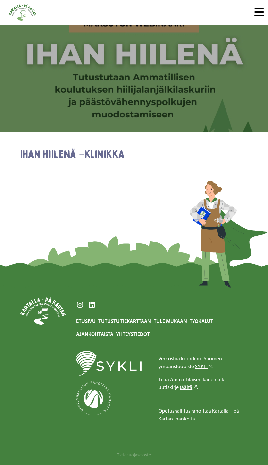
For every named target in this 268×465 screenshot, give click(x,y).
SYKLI (201, 366)
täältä (186, 387)
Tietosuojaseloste (134, 454)
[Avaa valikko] (259, 12)
